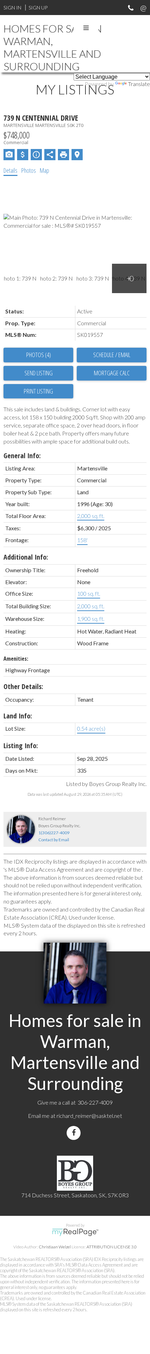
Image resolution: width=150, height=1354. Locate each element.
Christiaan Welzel (55, 1246)
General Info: (22, 455)
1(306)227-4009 (53, 832)
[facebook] (75, 1132)
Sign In (12, 7)
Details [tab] (10, 170)
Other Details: (23, 686)
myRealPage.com (75, 1232)
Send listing (38, 373)
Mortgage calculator (112, 373)
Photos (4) (38, 354)
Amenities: (15, 658)
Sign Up (38, 7)
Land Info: (17, 716)
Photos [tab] (28, 170)
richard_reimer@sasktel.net (89, 1115)
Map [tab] (44, 170)
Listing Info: (20, 745)
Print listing (38, 391)
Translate (139, 83)
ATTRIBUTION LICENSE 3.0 (112, 1246)
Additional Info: (25, 557)
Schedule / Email (111, 354)
